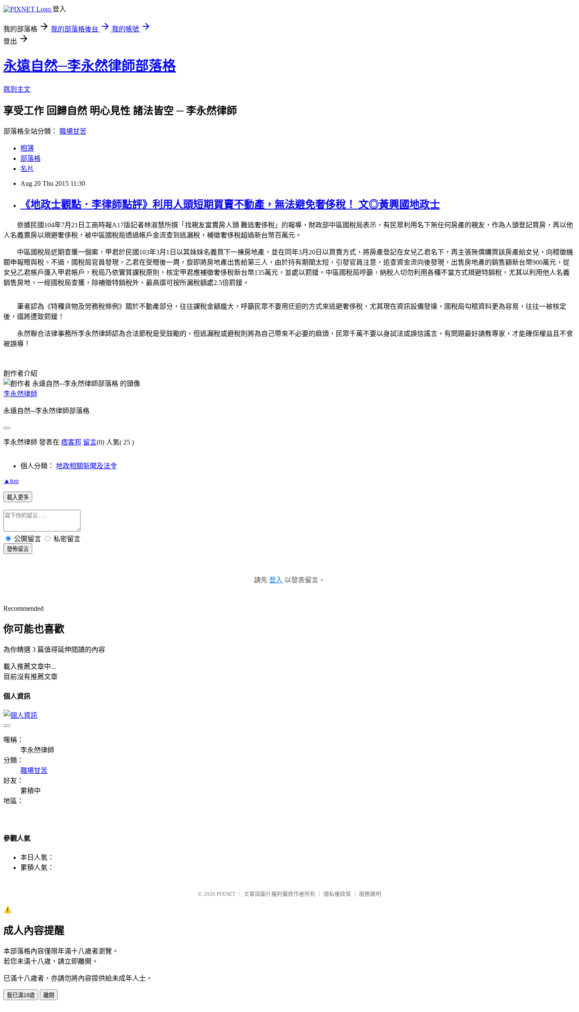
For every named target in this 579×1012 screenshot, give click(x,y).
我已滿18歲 (21, 995)
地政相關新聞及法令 (86, 466)
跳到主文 (17, 89)
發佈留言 (18, 549)
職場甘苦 (72, 131)
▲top (11, 480)
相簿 (27, 148)
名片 (27, 168)
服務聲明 (370, 894)
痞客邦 (71, 442)
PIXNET (226, 894)
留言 (90, 442)
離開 (48, 995)
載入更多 (18, 497)
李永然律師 (20, 393)
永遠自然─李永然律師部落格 (89, 65)
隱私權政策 (337, 894)
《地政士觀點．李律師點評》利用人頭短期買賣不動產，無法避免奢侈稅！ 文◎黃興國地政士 (230, 204)
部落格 (30, 158)
